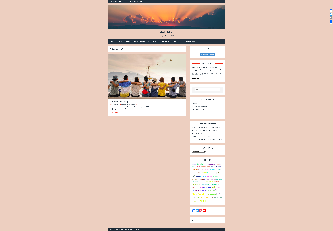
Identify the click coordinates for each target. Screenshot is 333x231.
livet (194, 197)
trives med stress (211, 179)
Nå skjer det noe (200, 133)
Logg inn (194, 220)
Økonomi (165, 41)
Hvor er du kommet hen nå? (118, 1)
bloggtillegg (206, 169)
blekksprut (215, 176)
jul (220, 164)
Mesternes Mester (205, 166)
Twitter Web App (217, 73)
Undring (155, 41)
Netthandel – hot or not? (216, 139)
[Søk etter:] (207, 89)
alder (214, 187)
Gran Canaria (209, 182)
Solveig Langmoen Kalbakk (128, 104)
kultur (194, 166)
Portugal (198, 166)
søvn (201, 187)
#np (220, 69)
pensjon (195, 187)
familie (210, 197)
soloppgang (211, 164)
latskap (212, 169)
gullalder (198, 193)
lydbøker (194, 173)
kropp (198, 176)
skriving (218, 166)
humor (195, 182)
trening (195, 179)
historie (204, 173)
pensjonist (217, 173)
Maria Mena (211, 190)
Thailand (216, 182)
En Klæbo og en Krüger (198, 115)
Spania (200, 164)
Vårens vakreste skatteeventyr (200, 106)
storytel (219, 169)
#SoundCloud (214, 69)
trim (205, 179)
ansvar (207, 194)
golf (218, 194)
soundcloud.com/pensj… (199, 71)
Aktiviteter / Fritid (140, 41)
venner (213, 166)
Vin (193, 190)
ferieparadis (201, 181)
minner (203, 176)
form (217, 190)
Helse (119, 41)
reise (209, 172)
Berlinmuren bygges (215, 127)
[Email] (331, 17)
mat (217, 164)
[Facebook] (331, 10)
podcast (213, 194)
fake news (198, 190)
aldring (204, 190)
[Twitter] (331, 14)
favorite (201, 74)
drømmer (204, 197)
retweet (196, 74)
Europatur (209, 176)
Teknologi (176, 41)
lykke (219, 187)
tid (216, 169)
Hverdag (195, 201)
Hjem (111, 41)
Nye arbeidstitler (196, 112)
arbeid (200, 169)
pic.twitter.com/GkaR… (212, 71)
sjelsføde (199, 173)
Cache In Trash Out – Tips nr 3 (203, 136)
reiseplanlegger (207, 187)
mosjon (198, 197)
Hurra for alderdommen (198, 109)
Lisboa (204, 164)
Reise (127, 41)
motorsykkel (217, 197)
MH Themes (136, 229)
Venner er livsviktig (119, 101)
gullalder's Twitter (207, 73)
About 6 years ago (196, 73)
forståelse (203, 184)
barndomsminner (213, 184)
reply (193, 74)
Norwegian (196, 184)
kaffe (193, 176)
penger (195, 169)
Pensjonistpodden (136, 1)
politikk (194, 164)
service (201, 179)
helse (202, 200)
